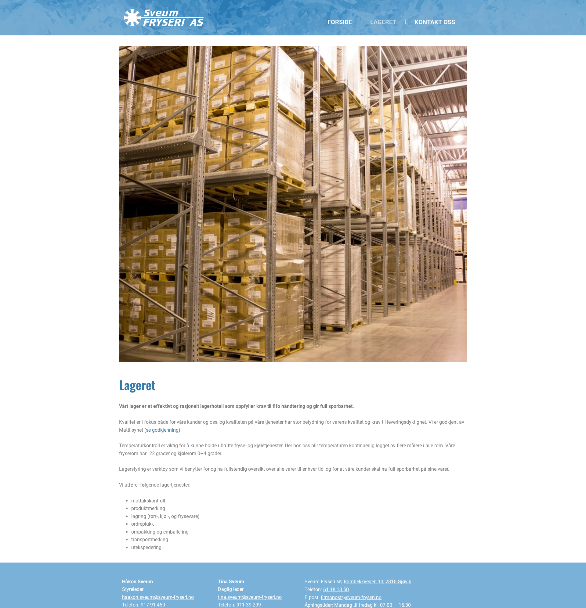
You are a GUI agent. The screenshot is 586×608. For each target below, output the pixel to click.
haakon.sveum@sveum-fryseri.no (158, 597)
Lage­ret (383, 22)
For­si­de (339, 22)
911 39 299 (249, 605)
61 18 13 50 (336, 589)
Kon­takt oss (434, 22)
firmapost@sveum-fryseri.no (351, 597)
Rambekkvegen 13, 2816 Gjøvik (377, 582)
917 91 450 (153, 605)
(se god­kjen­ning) (162, 430)
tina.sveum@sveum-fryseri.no (250, 597)
